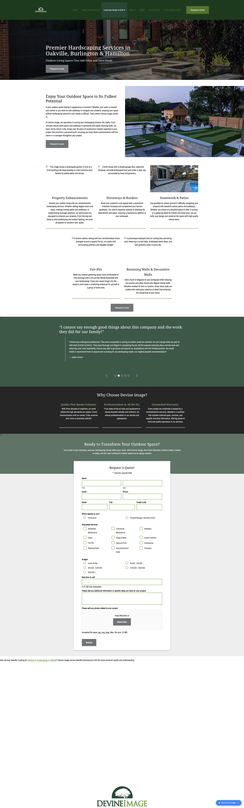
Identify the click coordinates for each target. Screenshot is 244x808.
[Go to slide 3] (121, 375)
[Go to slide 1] (115, 375)
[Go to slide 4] (125, 375)
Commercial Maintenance (120, 530)
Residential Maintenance (92, 530)
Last (124, 488)
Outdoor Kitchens (150, 537)
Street (84, 502)
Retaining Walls (93, 548)
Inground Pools (121, 543)
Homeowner (92, 517)
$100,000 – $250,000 (137, 567)
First (83, 488)
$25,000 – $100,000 (95, 567)
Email (84, 491)
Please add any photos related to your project (100, 608)
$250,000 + (92, 572)
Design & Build (121, 537)
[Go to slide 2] (118, 375)
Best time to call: (88, 577)
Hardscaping (148, 543)
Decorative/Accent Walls (122, 550)
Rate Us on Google (230, 803)
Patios (90, 537)
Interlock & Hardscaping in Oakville (42, 660)
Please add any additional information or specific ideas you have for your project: (114, 590)
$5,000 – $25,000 (136, 563)
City (111, 502)
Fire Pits (91, 543)
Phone (125, 491)
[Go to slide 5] (128, 375)
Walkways (147, 528)
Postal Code (141, 502)
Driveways (147, 548)
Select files (122, 621)
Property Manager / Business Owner (142, 517)
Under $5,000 (92, 563)
